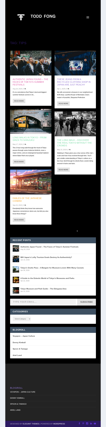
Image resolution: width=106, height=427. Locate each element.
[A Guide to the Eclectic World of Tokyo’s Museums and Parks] (16, 280)
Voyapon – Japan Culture (24, 336)
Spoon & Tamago (20, 349)
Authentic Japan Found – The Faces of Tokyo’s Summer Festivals (30, 82)
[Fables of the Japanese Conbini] (30, 182)
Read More (19, 101)
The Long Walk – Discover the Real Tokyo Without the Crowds (74, 143)
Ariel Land (17, 355)
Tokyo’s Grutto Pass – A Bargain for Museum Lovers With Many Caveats (52, 268)
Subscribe (86, 302)
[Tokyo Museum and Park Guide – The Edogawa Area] (16, 290)
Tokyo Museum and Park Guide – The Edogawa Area (43, 289)
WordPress (59, 424)
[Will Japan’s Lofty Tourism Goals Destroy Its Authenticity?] (16, 259)
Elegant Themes (31, 424)
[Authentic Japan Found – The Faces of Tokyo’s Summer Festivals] (30, 63)
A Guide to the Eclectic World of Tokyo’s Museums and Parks (47, 278)
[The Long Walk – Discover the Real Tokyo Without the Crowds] (75, 123)
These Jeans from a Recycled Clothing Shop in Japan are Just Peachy (74, 82)
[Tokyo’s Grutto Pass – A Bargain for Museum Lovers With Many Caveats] (16, 269)
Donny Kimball (19, 342)
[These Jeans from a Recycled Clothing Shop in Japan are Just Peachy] (75, 63)
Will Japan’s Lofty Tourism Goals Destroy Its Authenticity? (46, 257)
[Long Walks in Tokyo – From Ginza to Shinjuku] (30, 121)
